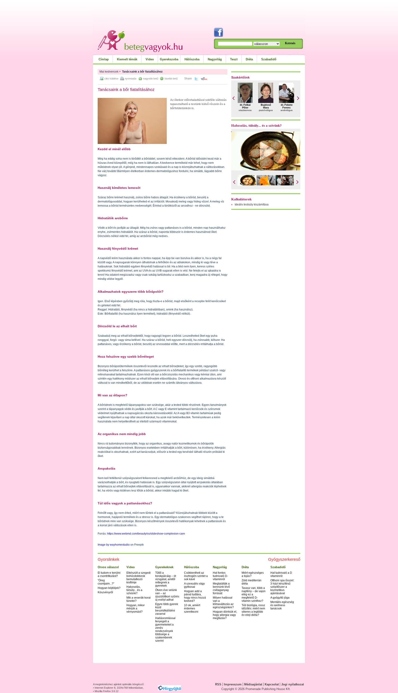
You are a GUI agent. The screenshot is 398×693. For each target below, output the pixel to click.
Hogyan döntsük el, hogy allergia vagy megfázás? (225, 615)
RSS (218, 684)
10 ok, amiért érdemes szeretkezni (192, 608)
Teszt (233, 59)
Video (150, 59)
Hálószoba (191, 59)
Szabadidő (268, 59)
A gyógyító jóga (280, 597)
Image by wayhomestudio (114, 544)
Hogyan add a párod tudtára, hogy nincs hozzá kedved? (195, 596)
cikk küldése (111, 78)
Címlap (104, 59)
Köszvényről (105, 592)
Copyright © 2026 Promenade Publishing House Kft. (256, 689)
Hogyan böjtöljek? (109, 588)
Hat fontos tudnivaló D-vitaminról (220, 576)
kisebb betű (171, 78)
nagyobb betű (150, 78)
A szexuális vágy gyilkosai (194, 585)
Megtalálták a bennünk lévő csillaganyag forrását (221, 588)
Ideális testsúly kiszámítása (252, 204)
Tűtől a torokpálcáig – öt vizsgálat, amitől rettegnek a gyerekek (165, 579)
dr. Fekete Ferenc (287, 106)
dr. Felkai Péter (245, 106)
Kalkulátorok (241, 199)
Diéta (249, 59)
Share (188, 78)
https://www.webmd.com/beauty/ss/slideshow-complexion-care (146, 533)
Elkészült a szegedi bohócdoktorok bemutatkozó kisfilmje (138, 577)
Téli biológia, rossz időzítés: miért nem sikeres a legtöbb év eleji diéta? (253, 610)
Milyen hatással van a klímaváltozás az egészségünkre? (223, 602)
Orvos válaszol (108, 567)
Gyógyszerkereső (284, 559)
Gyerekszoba (169, 59)
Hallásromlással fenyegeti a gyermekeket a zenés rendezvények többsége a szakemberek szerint (165, 629)
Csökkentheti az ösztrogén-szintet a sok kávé (196, 576)
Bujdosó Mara (266, 106)
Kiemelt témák (127, 59)
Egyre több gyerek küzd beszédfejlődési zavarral (166, 608)
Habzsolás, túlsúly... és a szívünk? (256, 125)
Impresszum (233, 684)
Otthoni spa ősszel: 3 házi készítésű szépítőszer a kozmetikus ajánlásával (282, 587)
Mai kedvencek (109, 71)
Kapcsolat (272, 684)
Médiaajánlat (253, 684)
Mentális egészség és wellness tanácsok (282, 605)
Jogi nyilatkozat (292, 684)
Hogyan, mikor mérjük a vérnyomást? (135, 608)
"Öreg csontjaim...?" (106, 582)
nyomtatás (131, 78)
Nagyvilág (215, 59)
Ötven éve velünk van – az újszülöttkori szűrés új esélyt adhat (167, 594)
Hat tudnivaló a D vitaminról (281, 574)
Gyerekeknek (164, 567)
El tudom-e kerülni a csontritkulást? (109, 574)
